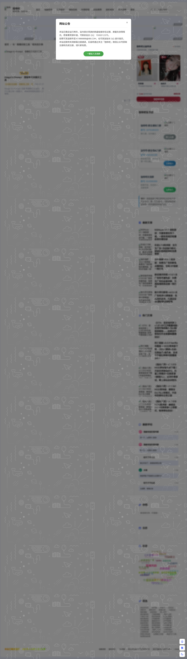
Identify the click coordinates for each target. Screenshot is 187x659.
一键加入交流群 (93, 54)
